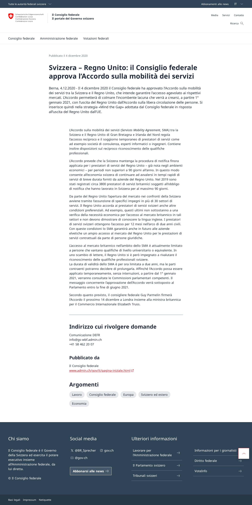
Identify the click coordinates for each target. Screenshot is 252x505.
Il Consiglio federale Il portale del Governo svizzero (73, 16)
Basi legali (14, 499)
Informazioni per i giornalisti (216, 450)
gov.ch (109, 450)
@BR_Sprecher (85, 450)
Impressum (29, 499)
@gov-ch (81, 458)
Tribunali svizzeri (145, 475)
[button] (21, 38)
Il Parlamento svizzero (149, 465)
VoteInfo (201, 471)
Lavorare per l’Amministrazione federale (152, 452)
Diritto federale (206, 461)
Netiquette (45, 499)
